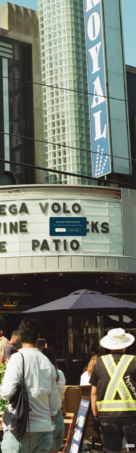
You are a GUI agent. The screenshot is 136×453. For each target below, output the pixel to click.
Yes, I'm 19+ (60, 230)
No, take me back (73, 230)
